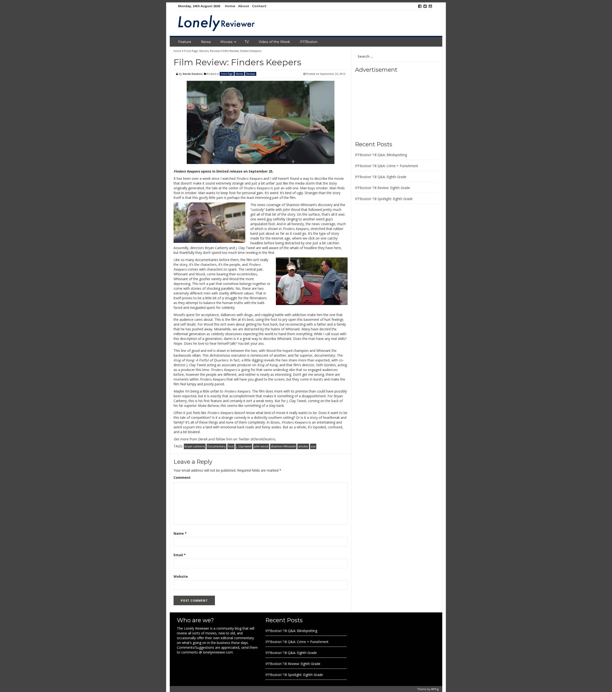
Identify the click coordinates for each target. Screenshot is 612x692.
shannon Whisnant (283, 446)
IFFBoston (308, 42)
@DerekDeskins (262, 439)
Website (181, 576)
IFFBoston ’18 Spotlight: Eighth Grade (384, 198)
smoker (303, 446)
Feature (184, 42)
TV (247, 42)
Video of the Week (274, 42)
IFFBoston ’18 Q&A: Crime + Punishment (386, 165)
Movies (226, 42)
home (178, 51)
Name (180, 533)
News (206, 42)
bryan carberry (195, 446)
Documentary (216, 446)
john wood (261, 446)
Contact (259, 6)
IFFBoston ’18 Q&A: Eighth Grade (380, 176)
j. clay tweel (243, 446)
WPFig (435, 689)
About (243, 6)
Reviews (215, 51)
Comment (182, 477)
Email (180, 555)
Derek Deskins (192, 74)
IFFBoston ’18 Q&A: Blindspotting (381, 155)
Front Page (191, 51)
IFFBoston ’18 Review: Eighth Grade (382, 187)
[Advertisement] (385, 105)
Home (230, 6)
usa (313, 446)
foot (231, 446)
